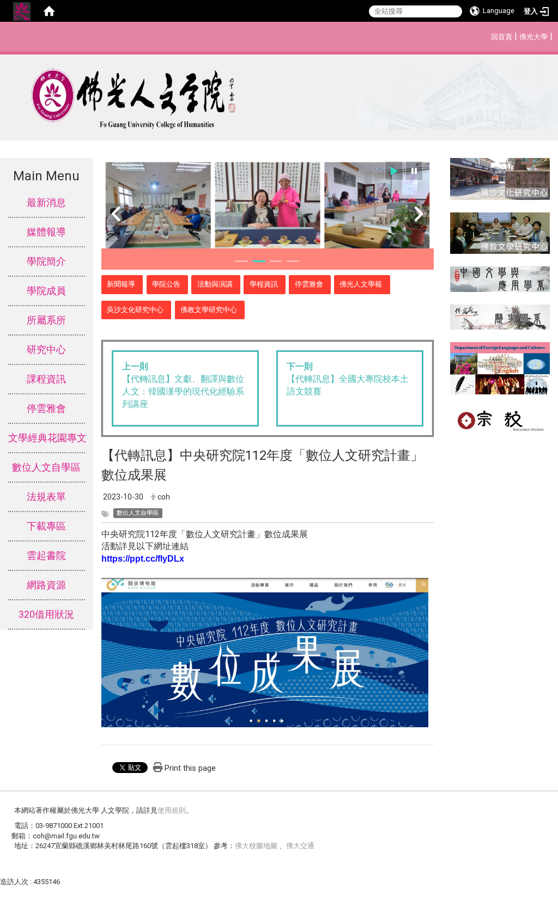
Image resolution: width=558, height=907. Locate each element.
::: (485, 35)
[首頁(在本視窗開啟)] (49, 11)
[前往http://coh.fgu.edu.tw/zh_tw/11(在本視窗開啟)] (500, 232)
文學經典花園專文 (46, 438)
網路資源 (46, 585)
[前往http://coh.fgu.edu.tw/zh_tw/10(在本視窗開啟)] (500, 178)
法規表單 (46, 496)
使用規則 (171, 810)
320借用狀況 (46, 614)
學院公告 (166, 284)
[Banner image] (267, 208)
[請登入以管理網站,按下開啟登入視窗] (21, 11)
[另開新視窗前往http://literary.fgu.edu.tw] (500, 278)
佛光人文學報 (360, 284)
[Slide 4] (293, 261)
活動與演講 (215, 284)
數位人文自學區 (46, 467)
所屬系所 (46, 320)
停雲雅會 (46, 408)
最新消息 (46, 202)
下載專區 (46, 526)
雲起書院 (46, 555)
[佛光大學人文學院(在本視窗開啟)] (279, 94)
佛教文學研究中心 (208, 310)
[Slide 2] (259, 261)
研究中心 (46, 349)
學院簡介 (46, 261)
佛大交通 (300, 846)
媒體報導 (46, 232)
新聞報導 (121, 284)
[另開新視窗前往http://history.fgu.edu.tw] (500, 316)
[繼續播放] (394, 170)
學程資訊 (264, 284)
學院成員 (46, 290)
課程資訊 (46, 379)
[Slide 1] (241, 261)
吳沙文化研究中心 (135, 310)
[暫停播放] (414, 170)
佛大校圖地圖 (257, 846)
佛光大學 (533, 37)
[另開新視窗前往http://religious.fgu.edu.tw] (500, 418)
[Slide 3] (276, 261)
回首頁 (501, 37)
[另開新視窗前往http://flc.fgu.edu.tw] (500, 367)
